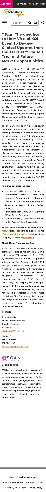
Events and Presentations (15, 234)
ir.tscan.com (28, 237)
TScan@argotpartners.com (15, 346)
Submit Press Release (13, 482)
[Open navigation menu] (4, 22)
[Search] (30, 23)
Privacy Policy (35, 488)
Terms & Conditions (34, 482)
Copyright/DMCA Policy (15, 488)
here (4, 231)
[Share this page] (42, 22)
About (11, 477)
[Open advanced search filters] (36, 23)
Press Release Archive (27, 477)
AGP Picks (6, 4)
